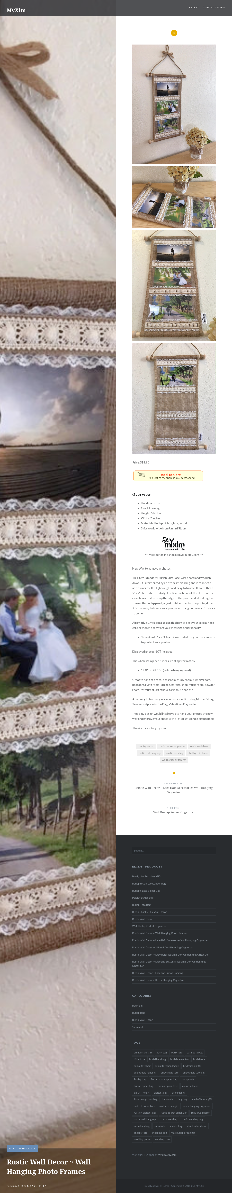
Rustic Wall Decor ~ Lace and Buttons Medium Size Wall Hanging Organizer (169, 963)
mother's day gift (169, 1106)
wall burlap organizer (174, 759)
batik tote (176, 1052)
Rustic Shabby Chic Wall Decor (149, 911)
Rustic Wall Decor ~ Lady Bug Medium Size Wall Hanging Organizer (170, 954)
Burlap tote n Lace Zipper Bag (149, 883)
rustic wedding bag (192, 1119)
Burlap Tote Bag (141, 904)
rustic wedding (174, 752)
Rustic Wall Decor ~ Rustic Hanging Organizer (158, 980)
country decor (146, 746)
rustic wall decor (199, 746)
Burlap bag (140, 1079)
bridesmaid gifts (192, 1065)
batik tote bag (195, 1052)
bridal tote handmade (167, 1065)
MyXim (16, 10)
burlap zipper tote (168, 1085)
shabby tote (140, 1132)
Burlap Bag (138, 1012)
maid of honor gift (202, 1099)
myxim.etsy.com (188, 554)
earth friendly (141, 1092)
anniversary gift (143, 1052)
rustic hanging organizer (197, 1106)
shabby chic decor (198, 752)
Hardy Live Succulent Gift (146, 876)
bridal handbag (157, 1059)
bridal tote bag (142, 1065)
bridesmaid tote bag (194, 1072)
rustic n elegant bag (145, 1112)
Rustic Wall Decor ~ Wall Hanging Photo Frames (160, 933)
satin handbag (142, 1126)
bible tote (139, 1059)
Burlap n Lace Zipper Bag (146, 890)
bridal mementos (179, 1059)
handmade (167, 1099)
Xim (20, 1185)
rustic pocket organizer (172, 746)
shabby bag (176, 1126)
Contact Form (214, 7)
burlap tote (188, 1079)
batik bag (162, 1052)
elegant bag (160, 1092)
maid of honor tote (144, 1106)
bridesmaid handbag (145, 1072)
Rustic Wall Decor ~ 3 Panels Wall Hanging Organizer (162, 947)
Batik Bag (137, 1005)
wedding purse (142, 1139)
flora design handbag (146, 1099)
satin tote (159, 1126)
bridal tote (199, 1059)
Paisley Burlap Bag (143, 897)
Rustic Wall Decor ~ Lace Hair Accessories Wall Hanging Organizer (170, 940)
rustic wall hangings (150, 752)
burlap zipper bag (143, 1085)
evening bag (178, 1092)
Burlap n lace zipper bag (164, 1079)
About (194, 7)
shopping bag (159, 1132)
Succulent (137, 1026)
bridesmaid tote (170, 1072)
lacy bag (182, 1099)
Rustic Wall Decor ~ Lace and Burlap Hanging (157, 972)
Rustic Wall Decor (22, 1148)
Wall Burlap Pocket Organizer (149, 926)
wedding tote (162, 1139)
